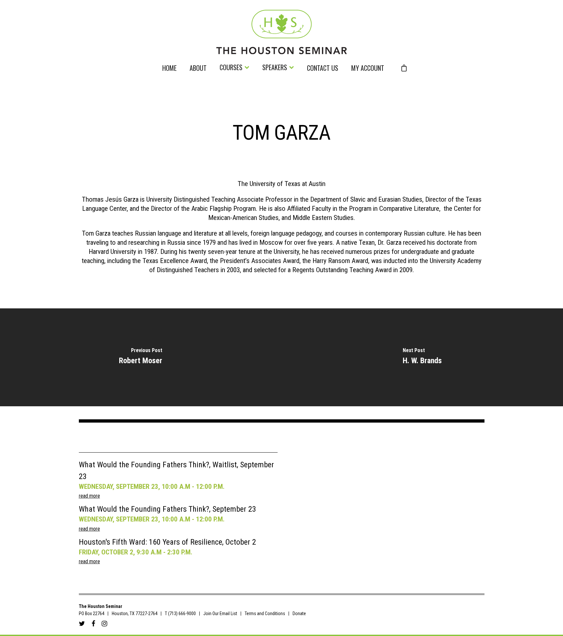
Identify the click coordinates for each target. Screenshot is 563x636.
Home (169, 69)
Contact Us (322, 69)
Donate (299, 613)
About (198, 69)
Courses (231, 68)
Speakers (274, 68)
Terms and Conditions (265, 613)
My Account (367, 69)
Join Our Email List (220, 613)
